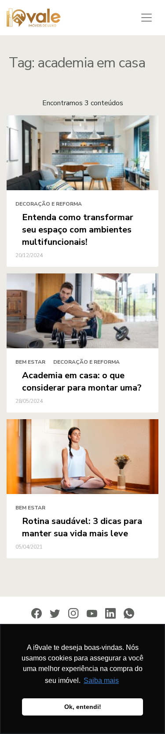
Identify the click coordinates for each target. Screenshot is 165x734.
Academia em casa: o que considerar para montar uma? (82, 381)
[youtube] (92, 613)
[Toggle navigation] (146, 17)
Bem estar (30, 361)
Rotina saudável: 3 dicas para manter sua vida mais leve (82, 527)
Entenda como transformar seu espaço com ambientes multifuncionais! (77, 229)
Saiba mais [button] (101, 680)
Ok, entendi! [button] (82, 706)
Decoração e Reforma (48, 203)
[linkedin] (110, 613)
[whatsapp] (129, 613)
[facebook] (36, 613)
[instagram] (73, 613)
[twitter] (55, 613)
